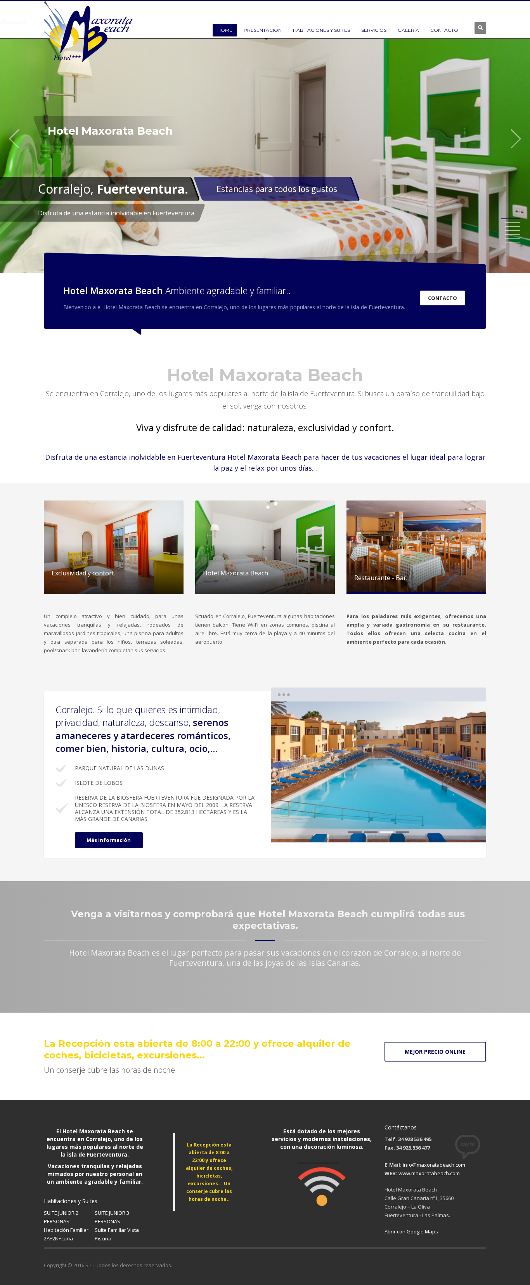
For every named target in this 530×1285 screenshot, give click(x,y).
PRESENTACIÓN (263, 30)
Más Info (359, 191)
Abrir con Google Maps (411, 1231)
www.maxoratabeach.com (429, 1173)
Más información (109, 839)
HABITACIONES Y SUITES (321, 30)
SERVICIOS (373, 30)
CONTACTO (444, 30)
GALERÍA (408, 30)
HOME (224, 30)
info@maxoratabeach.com (434, 1164)
